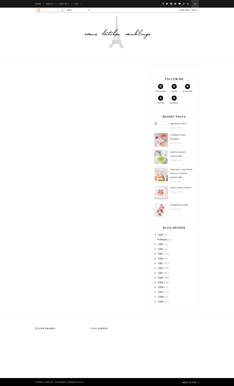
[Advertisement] (117, 315)
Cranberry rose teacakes (177, 136)
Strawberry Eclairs (179, 204)
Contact (64, 4)
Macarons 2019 (178, 123)
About (50, 4)
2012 (160, 268)
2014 (160, 258)
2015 (160, 253)
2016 (160, 248)
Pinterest (174, 103)
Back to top (189, 382)
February (162, 239)
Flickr (174, 91)
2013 (160, 263)
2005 (161, 301)
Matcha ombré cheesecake (177, 153)
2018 (160, 244)
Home (38, 4)
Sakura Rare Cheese (180, 187)
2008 (161, 287)
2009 (161, 282)
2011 (160, 272)
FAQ (76, 4)
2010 (160, 277)
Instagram (160, 91)
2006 (161, 296)
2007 (161, 291)
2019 (160, 234)
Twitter (160, 103)
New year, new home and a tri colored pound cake (181, 173)
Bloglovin (187, 91)
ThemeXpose (60, 382)
